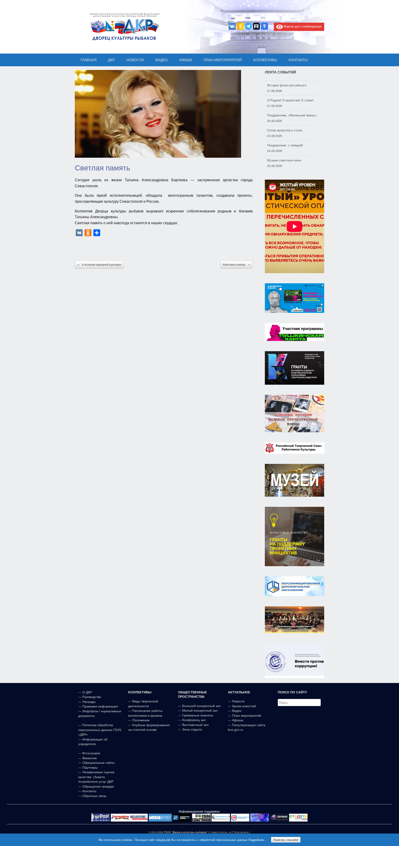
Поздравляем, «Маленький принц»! (292, 112)
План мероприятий (246, 715)
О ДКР (87, 692)
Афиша (237, 720)
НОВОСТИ (135, 60)
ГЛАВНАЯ (89, 60)
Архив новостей (244, 706)
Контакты (89, 791)
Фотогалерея (91, 753)
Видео (237, 711)
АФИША (185, 60)
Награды (89, 702)
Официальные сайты (98, 762)
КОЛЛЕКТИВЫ (265, 60)
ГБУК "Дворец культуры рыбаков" (185, 832)
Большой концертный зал (201, 706)
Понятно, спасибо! (285, 840)
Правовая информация (100, 706)
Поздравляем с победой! (285, 142)
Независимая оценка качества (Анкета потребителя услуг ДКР (96, 776)
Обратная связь (94, 796)
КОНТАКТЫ (298, 60)
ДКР (111, 60)
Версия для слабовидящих (302, 26)
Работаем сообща (236, 264)
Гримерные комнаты (197, 715)
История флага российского (286, 82)
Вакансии (89, 758)
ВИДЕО (161, 60)
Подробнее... (257, 839)
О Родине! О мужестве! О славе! (290, 97)
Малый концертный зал (200, 710)
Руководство (91, 697)
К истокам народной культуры (99, 264)
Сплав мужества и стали (284, 127)
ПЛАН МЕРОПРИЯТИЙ (223, 60)
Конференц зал (194, 720)
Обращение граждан (98, 786)
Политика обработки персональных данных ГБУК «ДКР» (99, 729)
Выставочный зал (195, 725)
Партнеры (90, 767)
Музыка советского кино (284, 157)
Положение (141, 720)
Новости (238, 701)
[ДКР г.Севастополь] (123, 26)
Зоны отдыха (192, 729)
